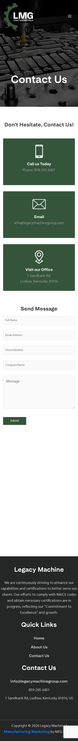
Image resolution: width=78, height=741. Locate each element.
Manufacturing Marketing (27, 731)
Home (39, 638)
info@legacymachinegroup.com (39, 681)
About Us (39, 647)
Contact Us (39, 656)
